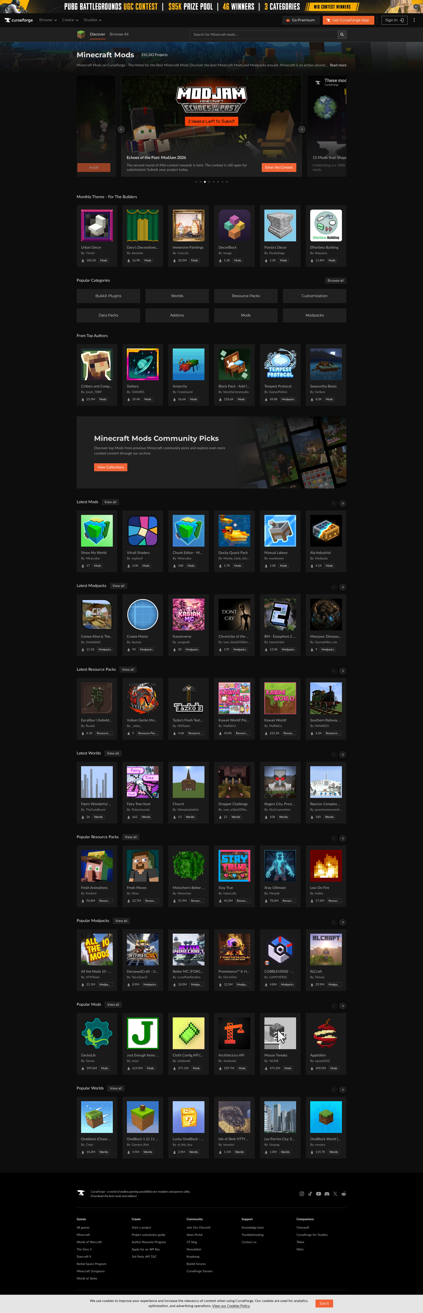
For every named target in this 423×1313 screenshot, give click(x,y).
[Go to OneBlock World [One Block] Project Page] (326, 1127)
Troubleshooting (252, 1235)
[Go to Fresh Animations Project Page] (97, 876)
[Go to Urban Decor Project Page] (97, 236)
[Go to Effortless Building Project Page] (326, 236)
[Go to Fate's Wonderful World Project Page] (97, 792)
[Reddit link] (343, 1193)
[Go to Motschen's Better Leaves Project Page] (188, 876)
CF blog (192, 1242)
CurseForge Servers (200, 1271)
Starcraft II (84, 1256)
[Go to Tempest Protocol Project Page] (280, 375)
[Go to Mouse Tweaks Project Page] (280, 1044)
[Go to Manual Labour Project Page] (280, 541)
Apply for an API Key (146, 1249)
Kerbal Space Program (91, 1264)
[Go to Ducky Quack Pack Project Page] (234, 541)
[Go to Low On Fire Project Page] (326, 876)
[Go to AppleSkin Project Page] (326, 1044)
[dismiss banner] (416, 6)
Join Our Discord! (199, 1227)
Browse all (336, 281)
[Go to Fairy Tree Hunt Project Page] (142, 792)
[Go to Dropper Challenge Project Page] (234, 792)
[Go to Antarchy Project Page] (188, 375)
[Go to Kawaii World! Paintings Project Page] (234, 709)
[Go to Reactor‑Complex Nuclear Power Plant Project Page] (326, 792)
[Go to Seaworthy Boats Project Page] (326, 375)
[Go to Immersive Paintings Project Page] (188, 236)
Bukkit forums (196, 1264)
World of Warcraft (89, 1242)
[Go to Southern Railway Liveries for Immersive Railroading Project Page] (326, 709)
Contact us (249, 1242)
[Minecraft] (81, 34)
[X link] (335, 1193)
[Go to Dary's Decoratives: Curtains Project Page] (142, 236)
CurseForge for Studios (312, 1235)
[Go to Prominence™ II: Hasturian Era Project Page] (234, 960)
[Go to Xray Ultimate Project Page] (280, 876)
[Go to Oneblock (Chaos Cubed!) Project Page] (97, 1127)
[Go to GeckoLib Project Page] (97, 1044)
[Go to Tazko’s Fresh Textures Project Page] (188, 709)
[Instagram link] (301, 1193)
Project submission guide (148, 1235)
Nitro (300, 1249)
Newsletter (194, 1249)
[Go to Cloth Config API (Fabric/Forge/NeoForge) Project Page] (188, 1044)
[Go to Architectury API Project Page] (234, 1044)
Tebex (300, 1242)
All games (83, 1227)
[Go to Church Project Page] (188, 792)
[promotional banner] (211, 6)
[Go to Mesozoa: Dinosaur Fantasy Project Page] (326, 625)
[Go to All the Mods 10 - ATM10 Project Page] (97, 960)
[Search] (342, 34)
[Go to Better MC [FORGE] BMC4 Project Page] (188, 960)
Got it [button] (324, 1303)
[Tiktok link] (310, 1193)
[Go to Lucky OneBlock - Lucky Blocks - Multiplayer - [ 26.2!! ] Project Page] (188, 1127)
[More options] (414, 20)
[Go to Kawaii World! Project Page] (280, 709)
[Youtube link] (318, 1193)
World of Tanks (87, 1278)
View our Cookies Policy (231, 1306)
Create (68, 20)
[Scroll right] (342, 503)
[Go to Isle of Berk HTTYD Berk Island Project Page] (234, 1127)
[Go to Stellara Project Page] (142, 375)
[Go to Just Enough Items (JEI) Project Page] (142, 1044)
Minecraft (83, 1235)
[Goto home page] (19, 20)
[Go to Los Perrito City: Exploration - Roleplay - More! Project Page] (280, 1127)
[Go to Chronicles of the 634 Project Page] (234, 625)
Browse (45, 20)
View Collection (267, 167)
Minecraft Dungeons (91, 1271)
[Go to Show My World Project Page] (97, 541)
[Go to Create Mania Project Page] (142, 625)
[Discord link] (327, 1193)
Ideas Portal (194, 1235)
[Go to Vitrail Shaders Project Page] (142, 541)
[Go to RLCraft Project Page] (326, 960)
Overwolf (303, 1227)
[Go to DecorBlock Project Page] (234, 236)
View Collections (111, 467)
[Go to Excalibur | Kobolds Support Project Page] (97, 709)
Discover (97, 34)
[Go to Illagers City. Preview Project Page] (280, 792)
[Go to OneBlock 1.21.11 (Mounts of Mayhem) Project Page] (142, 1127)
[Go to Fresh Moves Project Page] (142, 876)
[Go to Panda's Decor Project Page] (280, 236)
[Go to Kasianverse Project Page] (188, 625)
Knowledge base (253, 1227)
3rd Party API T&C (144, 1256)
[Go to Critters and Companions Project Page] (97, 375)
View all (110, 502)
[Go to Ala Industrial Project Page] (326, 541)
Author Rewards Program (149, 1242)
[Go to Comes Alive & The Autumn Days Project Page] (97, 625)
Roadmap (193, 1256)
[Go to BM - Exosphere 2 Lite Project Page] (280, 625)
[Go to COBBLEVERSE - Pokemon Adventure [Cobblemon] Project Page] (280, 960)
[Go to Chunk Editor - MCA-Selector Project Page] (188, 541)
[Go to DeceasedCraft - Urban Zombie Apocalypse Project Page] (142, 960)
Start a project (141, 1227)
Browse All (119, 34)
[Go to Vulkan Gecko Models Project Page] (142, 709)
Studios (90, 20)
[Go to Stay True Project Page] (234, 876)
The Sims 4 (84, 1249)
